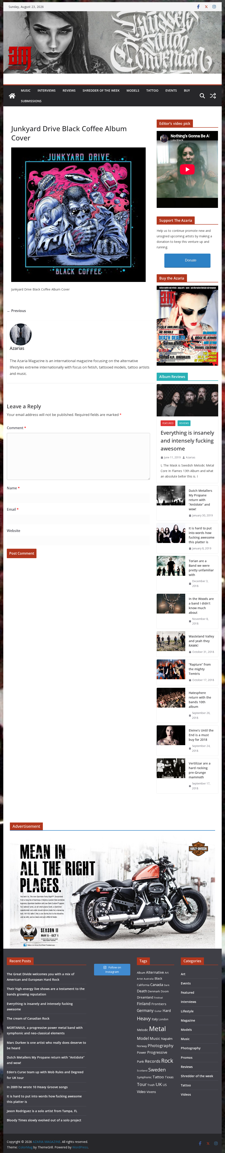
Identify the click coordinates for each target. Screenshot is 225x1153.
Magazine (188, 1020)
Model (143, 1038)
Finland (144, 1003)
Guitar (158, 1011)
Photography (160, 1045)
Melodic (142, 1030)
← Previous (16, 310)
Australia (149, 978)
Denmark (154, 991)
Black (158, 978)
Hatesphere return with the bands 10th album (200, 700)
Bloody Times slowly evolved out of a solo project (44, 1120)
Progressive (157, 1052)
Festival (158, 997)
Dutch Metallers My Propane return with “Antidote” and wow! (200, 499)
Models (133, 90)
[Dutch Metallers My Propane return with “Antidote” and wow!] (171, 503)
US (165, 1085)
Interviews (47, 90)
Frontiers (158, 1004)
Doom (165, 991)
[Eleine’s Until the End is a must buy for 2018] (171, 740)
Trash (151, 1085)
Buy (187, 90)
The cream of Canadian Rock (28, 1018)
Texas (169, 1077)
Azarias (190, 457)
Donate (190, 260)
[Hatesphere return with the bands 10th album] (171, 705)
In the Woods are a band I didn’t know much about (201, 606)
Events (171, 90)
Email (13, 509)
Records (152, 1061)
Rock (167, 1060)
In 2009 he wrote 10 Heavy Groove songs (37, 1087)
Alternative (155, 972)
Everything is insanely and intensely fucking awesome (187, 440)
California (143, 985)
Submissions (31, 101)
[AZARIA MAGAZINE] (112, 14)
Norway (142, 1046)
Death (142, 991)
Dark (166, 985)
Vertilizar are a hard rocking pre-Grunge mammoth (199, 770)
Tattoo (152, 90)
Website (13, 530)
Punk (140, 1061)
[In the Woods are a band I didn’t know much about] (171, 611)
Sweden (157, 1069)
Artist (140, 978)
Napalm (166, 1038)
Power (141, 1052)
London (163, 1019)
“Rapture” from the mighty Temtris (200, 669)
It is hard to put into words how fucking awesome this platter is (201, 535)
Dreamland (145, 997)
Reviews (69, 90)
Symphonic (144, 1077)
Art (167, 972)
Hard (167, 1010)
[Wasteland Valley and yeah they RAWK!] (171, 644)
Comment (16, 427)
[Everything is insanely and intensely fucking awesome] (187, 400)
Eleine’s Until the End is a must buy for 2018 (201, 735)
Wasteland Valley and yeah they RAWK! (201, 641)
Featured (168, 423)
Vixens (151, 1092)
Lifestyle (187, 1011)
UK (159, 1084)
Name (13, 488)
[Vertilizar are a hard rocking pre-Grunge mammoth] (171, 775)
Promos (186, 1057)
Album (141, 973)
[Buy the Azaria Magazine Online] (187, 288)
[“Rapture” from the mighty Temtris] (171, 672)
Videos (186, 1094)
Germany (145, 1010)
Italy (155, 1019)
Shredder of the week (101, 90)
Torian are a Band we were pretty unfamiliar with (201, 568)
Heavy (144, 1018)
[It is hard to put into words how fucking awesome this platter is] (171, 538)
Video (141, 1091)
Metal (157, 1028)
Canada (156, 984)
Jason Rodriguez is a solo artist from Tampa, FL (42, 1111)
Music (26, 90)
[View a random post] (213, 96)
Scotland (142, 1070)
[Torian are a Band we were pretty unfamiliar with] (171, 573)
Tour (142, 1084)
